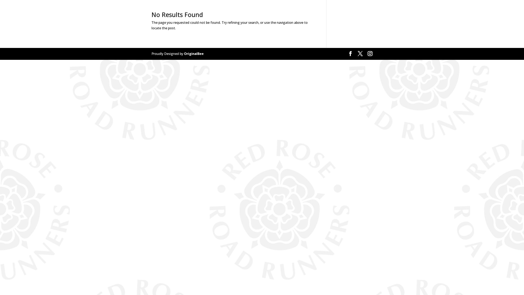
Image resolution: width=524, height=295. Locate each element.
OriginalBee (194, 53)
